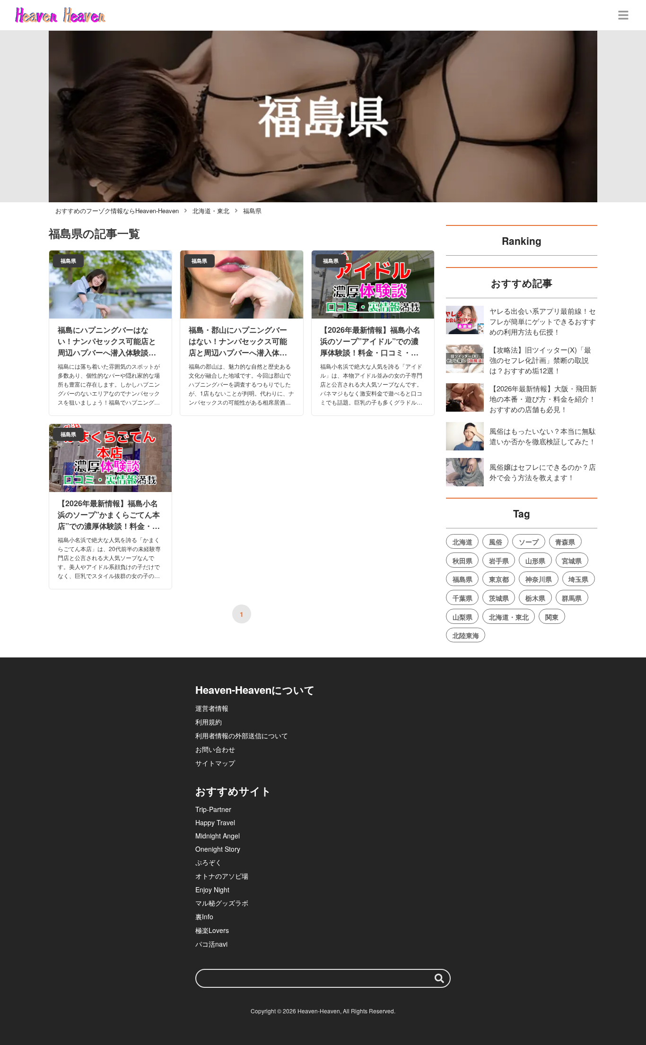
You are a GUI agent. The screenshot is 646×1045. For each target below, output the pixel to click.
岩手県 (499, 560)
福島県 (462, 579)
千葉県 (462, 598)
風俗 (495, 541)
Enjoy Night (212, 889)
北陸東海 (466, 635)
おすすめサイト (233, 790)
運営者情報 (211, 708)
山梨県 (462, 617)
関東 (552, 617)
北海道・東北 (509, 617)
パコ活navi (211, 944)
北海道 (462, 541)
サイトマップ (215, 763)
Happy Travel (215, 822)
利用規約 (208, 721)
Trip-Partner (213, 809)
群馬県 (572, 598)
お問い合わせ (215, 749)
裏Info (204, 916)
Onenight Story (217, 849)
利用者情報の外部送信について (241, 735)
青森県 (565, 541)
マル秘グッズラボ (221, 902)
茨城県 (499, 598)
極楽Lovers (212, 930)
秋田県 (462, 560)
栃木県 (535, 598)
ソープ (529, 541)
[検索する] (439, 978)
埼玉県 (578, 579)
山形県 (535, 560)
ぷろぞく (208, 862)
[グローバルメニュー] (623, 15)
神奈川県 (538, 579)
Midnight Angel (217, 835)
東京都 (499, 579)
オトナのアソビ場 (221, 876)
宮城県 (572, 560)
